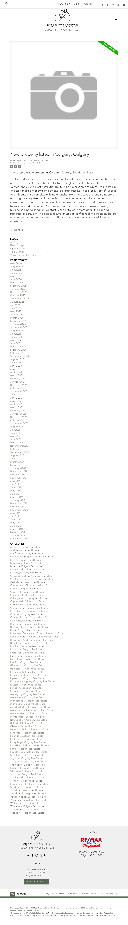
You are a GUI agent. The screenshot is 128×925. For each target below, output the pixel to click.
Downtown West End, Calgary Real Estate (32, 640)
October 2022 (17, 388)
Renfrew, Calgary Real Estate (26, 739)
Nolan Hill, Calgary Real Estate (26, 723)
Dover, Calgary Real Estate (24, 630)
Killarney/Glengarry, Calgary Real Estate (32, 681)
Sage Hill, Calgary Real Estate (26, 758)
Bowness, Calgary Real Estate (26, 563)
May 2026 (15, 276)
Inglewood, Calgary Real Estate (27, 678)
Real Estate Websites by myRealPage (102, 894)
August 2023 (17, 359)
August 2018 (16, 513)
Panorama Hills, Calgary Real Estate (29, 730)
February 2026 (18, 286)
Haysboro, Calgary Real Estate (26, 672)
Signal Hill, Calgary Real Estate (27, 768)
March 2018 (16, 529)
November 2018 (18, 504)
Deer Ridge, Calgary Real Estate (27, 624)
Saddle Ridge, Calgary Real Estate (28, 752)
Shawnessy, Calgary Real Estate (27, 765)
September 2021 (19, 423)
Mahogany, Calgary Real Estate (27, 694)
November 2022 (19, 385)
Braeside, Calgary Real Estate (26, 566)
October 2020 (18, 449)
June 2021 (15, 433)
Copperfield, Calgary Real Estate (27, 601)
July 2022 (15, 395)
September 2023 (19, 356)
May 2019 (15, 491)
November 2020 (19, 446)
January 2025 (18, 324)
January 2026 (18, 289)
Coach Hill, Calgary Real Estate (27, 592)
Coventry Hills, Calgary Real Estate (29, 611)
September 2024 (19, 327)
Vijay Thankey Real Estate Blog (27, 255)
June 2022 (16, 398)
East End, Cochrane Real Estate (27, 646)
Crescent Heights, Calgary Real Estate (30, 617)
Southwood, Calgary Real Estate (27, 778)
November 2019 (18, 472)
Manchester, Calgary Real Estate (28, 698)
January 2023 (18, 382)
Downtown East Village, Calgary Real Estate (34, 637)
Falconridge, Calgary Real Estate (28, 656)
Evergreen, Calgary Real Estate (27, 653)
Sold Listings (17, 252)
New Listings (17, 245)
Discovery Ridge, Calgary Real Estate (30, 627)
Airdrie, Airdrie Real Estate (24, 550)
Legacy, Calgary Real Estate (25, 691)
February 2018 (18, 532)
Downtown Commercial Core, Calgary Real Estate (37, 633)
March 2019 (16, 497)
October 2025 (18, 295)
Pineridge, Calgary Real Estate (26, 736)
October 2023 (17, 353)
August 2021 (16, 427)
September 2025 (19, 299)
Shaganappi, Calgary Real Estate (28, 762)
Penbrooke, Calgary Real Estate (27, 733)
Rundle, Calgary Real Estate (25, 749)
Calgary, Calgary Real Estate (30, 163)
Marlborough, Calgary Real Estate (28, 701)
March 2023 (17, 375)
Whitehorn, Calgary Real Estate (27, 806)
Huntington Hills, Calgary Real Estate (30, 675)
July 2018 (15, 516)
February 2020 (18, 465)
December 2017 (18, 539)
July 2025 (15, 305)
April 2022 (16, 404)
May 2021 (15, 436)
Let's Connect (36, 882)
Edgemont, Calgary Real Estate (27, 649)
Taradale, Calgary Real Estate (26, 790)
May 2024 (15, 340)
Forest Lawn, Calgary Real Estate (28, 659)
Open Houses (17, 249)
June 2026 (16, 273)
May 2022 (15, 401)
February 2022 (18, 411)
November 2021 (18, 417)
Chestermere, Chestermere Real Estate (31, 585)
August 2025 (17, 302)
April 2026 (16, 279)
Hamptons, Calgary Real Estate (27, 669)
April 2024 (16, 343)
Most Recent (16, 263)
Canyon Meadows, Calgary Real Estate (31, 576)
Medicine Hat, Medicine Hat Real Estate (31, 710)
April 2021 (15, 439)
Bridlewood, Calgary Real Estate (27, 570)
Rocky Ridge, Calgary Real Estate (28, 742)
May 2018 (15, 523)
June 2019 (15, 488)
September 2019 (19, 478)
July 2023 (15, 363)
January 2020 (18, 468)
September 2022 (19, 391)
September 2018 (19, 510)
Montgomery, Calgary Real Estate (28, 717)
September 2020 (19, 452)
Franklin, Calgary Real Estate (26, 662)
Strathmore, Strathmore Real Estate (29, 784)
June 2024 (16, 337)
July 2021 (15, 430)
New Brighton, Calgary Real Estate (29, 720)
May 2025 (16, 311)
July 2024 (15, 334)
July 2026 (15, 270)
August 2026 (17, 267)
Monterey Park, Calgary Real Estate (29, 714)
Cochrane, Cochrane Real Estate (27, 595)
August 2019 (16, 481)
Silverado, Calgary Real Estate (26, 771)
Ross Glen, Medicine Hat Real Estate (29, 746)
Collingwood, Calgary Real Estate (28, 598)
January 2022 (18, 414)
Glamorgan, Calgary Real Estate (28, 665)
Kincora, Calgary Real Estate (25, 685)
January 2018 (17, 536)
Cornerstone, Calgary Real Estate (28, 605)
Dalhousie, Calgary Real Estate (27, 621)
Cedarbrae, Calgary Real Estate (27, 582)
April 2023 (16, 372)
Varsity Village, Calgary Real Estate (29, 797)
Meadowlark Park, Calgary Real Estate (31, 707)
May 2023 (15, 369)
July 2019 (15, 484)
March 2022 (17, 407)
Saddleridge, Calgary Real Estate (28, 755)
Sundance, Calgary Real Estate (27, 787)
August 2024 (17, 331)
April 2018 (15, 526)
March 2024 (17, 347)
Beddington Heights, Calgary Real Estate (32, 557)
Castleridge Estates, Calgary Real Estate (32, 579)
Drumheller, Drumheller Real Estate (29, 643)
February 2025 (18, 321)
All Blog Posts (17, 242)
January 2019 (17, 500)
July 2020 (15, 459)
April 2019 (15, 494)
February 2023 (18, 379)
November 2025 (19, 292)
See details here (83, 172)
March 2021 (16, 443)
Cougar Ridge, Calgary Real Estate (29, 608)
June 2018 (15, 520)
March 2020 (17, 462)
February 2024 (18, 350)
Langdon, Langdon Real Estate (27, 688)
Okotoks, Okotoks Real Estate (25, 726)
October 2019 (17, 475)
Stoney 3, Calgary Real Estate (26, 781)
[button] (102, 5)
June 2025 (16, 308)
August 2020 (17, 455)
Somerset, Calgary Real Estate (26, 774)
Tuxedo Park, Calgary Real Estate (28, 794)
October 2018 (17, 507)
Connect (88, 4)
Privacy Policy (80, 894)
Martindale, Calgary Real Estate (27, 704)
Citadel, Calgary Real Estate (25, 589)
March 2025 (17, 318)
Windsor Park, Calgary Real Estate (28, 810)
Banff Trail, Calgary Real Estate (27, 554)
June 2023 (16, 366)
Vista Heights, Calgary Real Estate (28, 800)
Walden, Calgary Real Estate (26, 803)
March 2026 (17, 283)
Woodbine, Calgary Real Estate (27, 813)
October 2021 (17, 420)
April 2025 (16, 315)
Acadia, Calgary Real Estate (25, 547)
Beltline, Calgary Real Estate (25, 560)
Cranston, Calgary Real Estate (26, 614)
